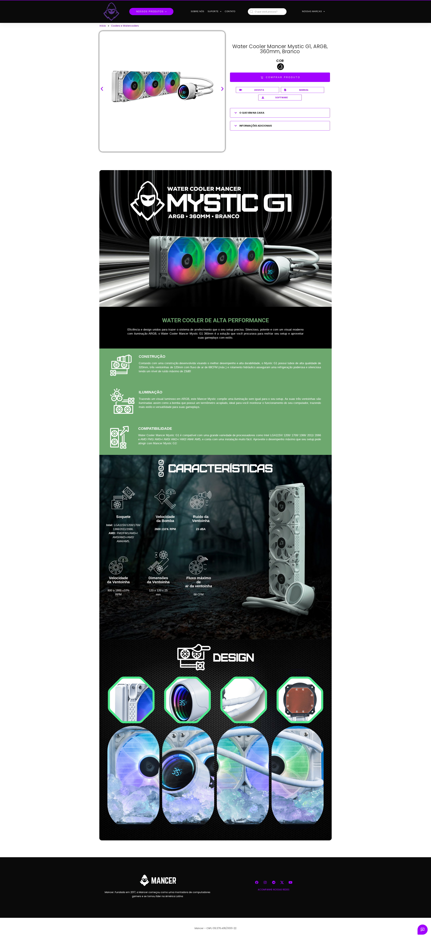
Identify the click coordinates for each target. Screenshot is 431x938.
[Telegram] (273, 882)
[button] (280, 77)
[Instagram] (265, 882)
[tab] (280, 112)
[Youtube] (290, 882)
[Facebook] (256, 882)
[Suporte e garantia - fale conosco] (423, 930)
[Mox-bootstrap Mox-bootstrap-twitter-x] (282, 882)
